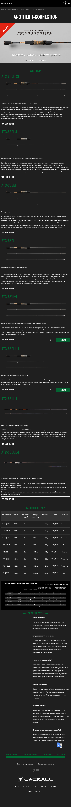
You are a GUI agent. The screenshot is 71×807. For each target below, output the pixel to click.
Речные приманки (12, 754)
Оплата (17, 786)
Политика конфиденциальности (25, 764)
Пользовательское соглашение (46, 764)
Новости (53, 786)
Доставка (26, 786)
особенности (42, 60)
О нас (35, 786)
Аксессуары (61, 754)
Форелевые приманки (31, 754)
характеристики (29, 60)
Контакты (44, 786)
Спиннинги (47, 754)
